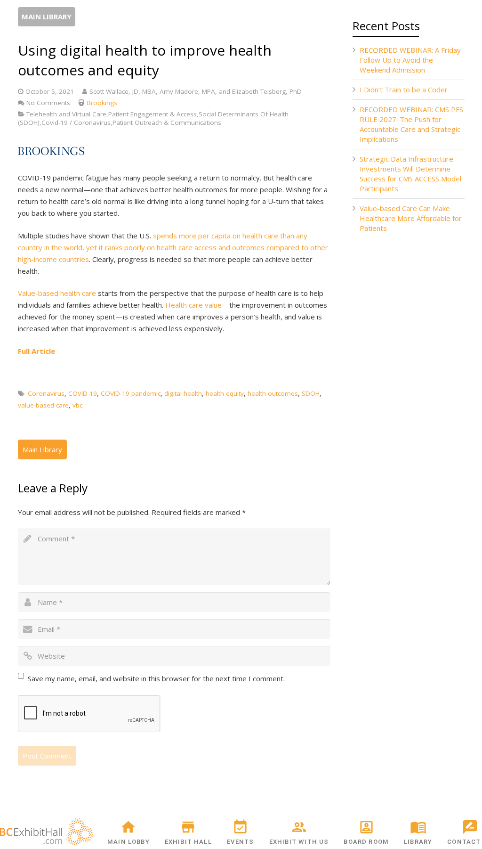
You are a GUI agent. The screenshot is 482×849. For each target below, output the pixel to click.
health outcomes (273, 393)
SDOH (311, 393)
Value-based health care (57, 293)
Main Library (47, 16)
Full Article (36, 351)
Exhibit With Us (299, 841)
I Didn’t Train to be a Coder (404, 89)
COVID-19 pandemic (131, 393)
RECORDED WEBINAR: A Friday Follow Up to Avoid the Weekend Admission (410, 59)
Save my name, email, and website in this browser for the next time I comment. (156, 678)
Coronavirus (46, 393)
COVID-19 (82, 393)
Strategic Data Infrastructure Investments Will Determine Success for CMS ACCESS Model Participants (410, 173)
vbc (77, 405)
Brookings (102, 102)
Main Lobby (128, 841)
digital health (183, 393)
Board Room (366, 841)
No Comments (48, 102)
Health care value (193, 305)
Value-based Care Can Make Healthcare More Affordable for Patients (411, 218)
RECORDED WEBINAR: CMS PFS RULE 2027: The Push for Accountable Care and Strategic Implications (411, 124)
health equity (225, 393)
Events (240, 841)
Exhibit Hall (188, 841)
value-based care (43, 405)
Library (418, 841)
